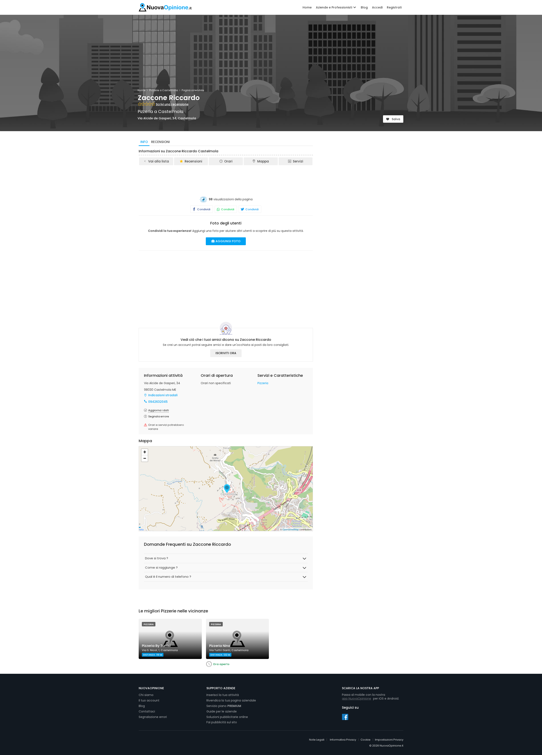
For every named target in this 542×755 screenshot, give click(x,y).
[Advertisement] (226, 177)
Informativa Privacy (343, 740)
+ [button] (144, 452)
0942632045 (158, 402)
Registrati (394, 7)
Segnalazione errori (153, 717)
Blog (364, 7)
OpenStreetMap (290, 529)
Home (307, 7)
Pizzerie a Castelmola (163, 90)
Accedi (377, 7)
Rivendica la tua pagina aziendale (231, 700)
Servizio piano (223, 706)
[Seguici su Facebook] (345, 717)
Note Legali (316, 740)
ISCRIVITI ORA (226, 353)
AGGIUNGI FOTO (228, 241)
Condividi (203, 209)
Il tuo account (149, 700)
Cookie (366, 740)
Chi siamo (146, 695)
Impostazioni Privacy (389, 740)
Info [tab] (144, 142)
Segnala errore (158, 416)
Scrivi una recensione (172, 104)
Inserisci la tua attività (222, 695)
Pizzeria (262, 383)
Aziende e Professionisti (334, 7)
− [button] (144, 458)
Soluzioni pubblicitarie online (227, 717)
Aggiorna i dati (158, 410)
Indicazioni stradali (162, 395)
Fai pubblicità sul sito (221, 722)
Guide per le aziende (221, 711)
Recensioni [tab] (160, 142)
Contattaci (147, 711)
